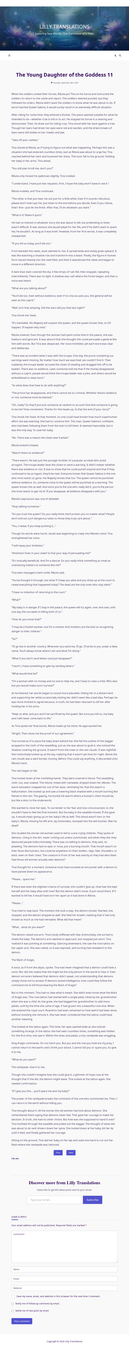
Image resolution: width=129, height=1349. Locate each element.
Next (71, 1152)
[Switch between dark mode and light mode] (115, 55)
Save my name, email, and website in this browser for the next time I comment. (58, 1296)
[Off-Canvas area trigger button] (9, 55)
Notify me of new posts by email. (32, 1310)
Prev (58, 1152)
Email (16, 1278)
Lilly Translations (64, 26)
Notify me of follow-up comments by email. (37, 1303)
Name (16, 1269)
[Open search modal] (120, 55)
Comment (19, 1234)
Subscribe (92, 1200)
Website (17, 1288)
